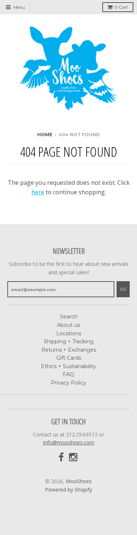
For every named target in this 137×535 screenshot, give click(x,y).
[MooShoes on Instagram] (74, 457)
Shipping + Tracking (69, 341)
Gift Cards (68, 358)
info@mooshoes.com (68, 442)
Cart (121, 7)
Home (44, 134)
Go (123, 289)
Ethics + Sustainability (68, 366)
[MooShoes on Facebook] (61, 457)
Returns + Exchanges (68, 350)
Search (68, 316)
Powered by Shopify (68, 489)
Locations (68, 333)
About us (68, 325)
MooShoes (79, 481)
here (37, 192)
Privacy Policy (68, 382)
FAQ (68, 374)
